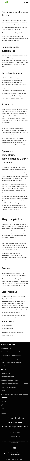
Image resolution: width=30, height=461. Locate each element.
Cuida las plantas (5, 366)
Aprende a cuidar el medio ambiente (11, 362)
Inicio (3, 7)
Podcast (3, 391)
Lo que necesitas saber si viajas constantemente (14, 394)
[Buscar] (22, 2)
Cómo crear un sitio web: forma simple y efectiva (14, 383)
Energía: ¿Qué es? (15, 432)
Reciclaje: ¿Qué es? (15, 436)
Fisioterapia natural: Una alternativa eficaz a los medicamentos (15, 441)
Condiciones (23, 453)
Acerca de (3, 408)
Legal (4, 453)
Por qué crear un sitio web (8, 387)
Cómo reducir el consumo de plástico (11, 352)
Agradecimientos (15, 454)
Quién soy (3, 405)
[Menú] (27, 2)
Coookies (16, 453)
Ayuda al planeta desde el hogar (10, 359)
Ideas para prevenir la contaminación (11, 355)
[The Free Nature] (6, 2)
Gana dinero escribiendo (7, 376)
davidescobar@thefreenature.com (12, 338)
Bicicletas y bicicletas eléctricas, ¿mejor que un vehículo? (15, 427)
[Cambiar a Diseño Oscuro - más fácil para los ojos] (25, 2)
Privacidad (10, 453)
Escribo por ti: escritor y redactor (10, 380)
